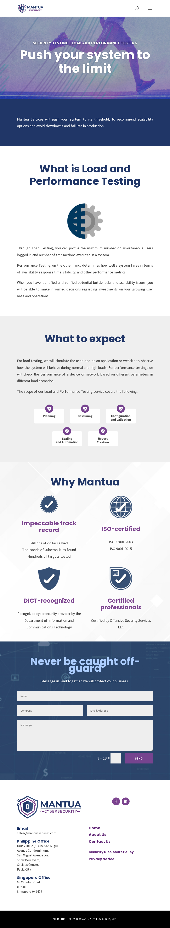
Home (94, 827)
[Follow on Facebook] (116, 801)
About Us (97, 834)
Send (139, 758)
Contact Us (99, 841)
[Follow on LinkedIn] (126, 801)
